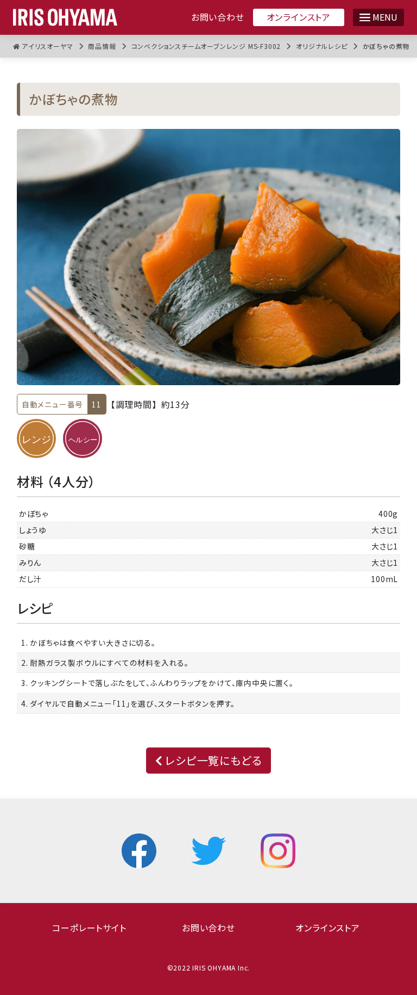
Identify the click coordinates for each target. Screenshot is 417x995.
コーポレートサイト (89, 927)
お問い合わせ (217, 17)
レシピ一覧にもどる (212, 760)
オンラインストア (299, 16)
